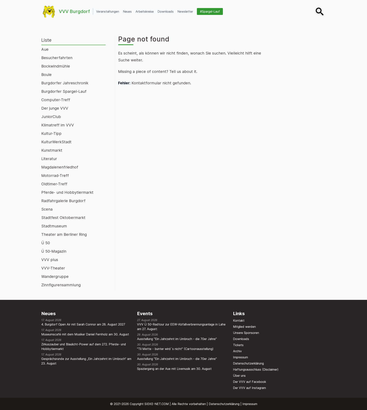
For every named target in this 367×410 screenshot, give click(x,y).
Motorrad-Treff (55, 175)
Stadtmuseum (54, 226)
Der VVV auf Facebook (249, 382)
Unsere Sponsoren (246, 333)
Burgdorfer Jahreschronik (64, 83)
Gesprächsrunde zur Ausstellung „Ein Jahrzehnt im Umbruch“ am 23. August (86, 361)
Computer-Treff (55, 100)
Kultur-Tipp (51, 133)
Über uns (239, 375)
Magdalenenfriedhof (59, 167)
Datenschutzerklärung (248, 363)
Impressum (240, 357)
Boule (46, 74)
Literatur (49, 158)
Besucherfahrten (56, 57)
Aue (45, 49)
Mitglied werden (244, 327)
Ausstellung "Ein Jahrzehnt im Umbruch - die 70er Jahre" (177, 339)
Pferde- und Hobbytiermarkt (67, 192)
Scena (47, 209)
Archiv (237, 351)
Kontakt (238, 320)
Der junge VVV (54, 108)
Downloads (241, 339)
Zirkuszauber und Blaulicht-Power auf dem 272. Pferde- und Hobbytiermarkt (83, 346)
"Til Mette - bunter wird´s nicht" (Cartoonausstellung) (175, 349)
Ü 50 (45, 243)
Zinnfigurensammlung (61, 285)
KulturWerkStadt (56, 142)
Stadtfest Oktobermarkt (63, 217)
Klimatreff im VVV (57, 125)
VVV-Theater (53, 268)
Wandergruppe (55, 276)
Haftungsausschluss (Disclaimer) (255, 369)
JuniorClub (51, 116)
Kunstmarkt (51, 150)
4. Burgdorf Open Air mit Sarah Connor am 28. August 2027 (83, 324)
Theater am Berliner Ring (64, 234)
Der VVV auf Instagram (249, 388)
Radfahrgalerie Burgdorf (63, 200)
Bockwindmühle (55, 66)
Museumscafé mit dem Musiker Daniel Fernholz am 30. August (85, 334)
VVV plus (49, 259)
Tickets (238, 345)
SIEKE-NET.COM (157, 404)
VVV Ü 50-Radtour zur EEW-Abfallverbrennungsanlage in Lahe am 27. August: (181, 326)
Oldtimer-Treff (54, 184)
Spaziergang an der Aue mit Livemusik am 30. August (174, 369)
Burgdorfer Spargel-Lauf (63, 91)
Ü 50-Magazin (53, 251)
